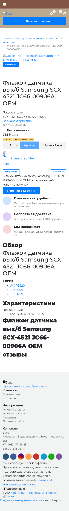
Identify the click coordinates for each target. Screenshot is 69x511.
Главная (7, 38)
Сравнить (58, 171)
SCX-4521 (16, 294)
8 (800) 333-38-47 (14, 448)
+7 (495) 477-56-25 (54, 4)
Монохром (9, 42)
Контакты (9, 398)
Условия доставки (15, 413)
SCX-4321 (16, 290)
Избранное (11, 171)
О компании (11, 394)
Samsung (53, 38)
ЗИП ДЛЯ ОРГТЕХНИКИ (30, 38)
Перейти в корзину (21, 190)
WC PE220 (17, 285)
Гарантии (9, 417)
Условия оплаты (14, 409)
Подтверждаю (14, 488)
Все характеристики (18, 121)
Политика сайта (13, 421)
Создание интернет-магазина (22, 500)
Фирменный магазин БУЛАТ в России (34, 492)
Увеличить (11, 64)
